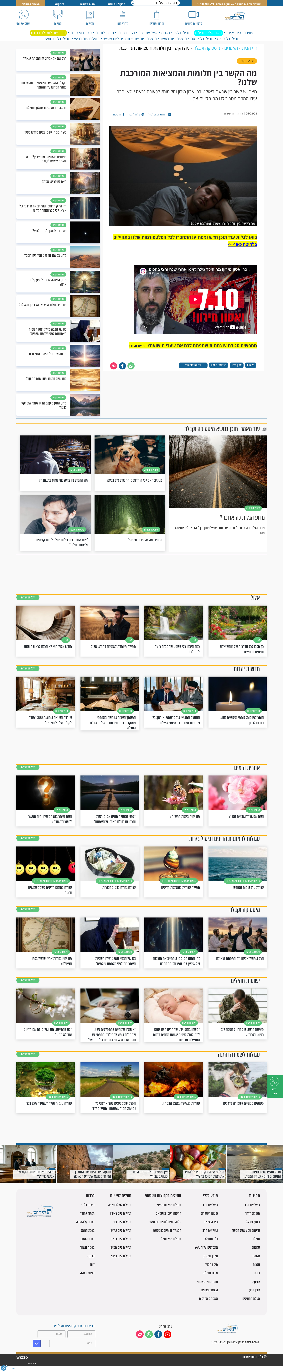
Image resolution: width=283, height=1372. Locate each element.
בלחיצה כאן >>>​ (242, 244)
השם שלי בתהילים (208, 32)
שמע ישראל (253, 1222)
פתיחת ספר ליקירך (240, 32)
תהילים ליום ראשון (174, 38)
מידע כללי (210, 1196)
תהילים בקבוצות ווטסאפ (163, 1196)
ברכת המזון (88, 1239)
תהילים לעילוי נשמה (175, 32)
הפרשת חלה (87, 1273)
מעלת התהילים (251, 1298)
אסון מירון (237, 365)
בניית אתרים (32, 1363)
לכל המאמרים (28, 597)
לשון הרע (254, 1290)
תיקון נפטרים (210, 1256)
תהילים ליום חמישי (57, 38)
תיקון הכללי (211, 1264)
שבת (257, 1273)
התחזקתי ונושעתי (207, 1281)
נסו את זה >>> (138, 345)
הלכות (256, 1264)
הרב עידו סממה (218, 365)
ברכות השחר (87, 1247)
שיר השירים (211, 1222)
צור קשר (59, 4)
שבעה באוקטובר (193, 365)
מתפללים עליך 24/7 (206, 1247)
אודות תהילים (88, 4)
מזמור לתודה (104, 32)
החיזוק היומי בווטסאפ (168, 1213)
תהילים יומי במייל (171, 1239)
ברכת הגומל (88, 1230)
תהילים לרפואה (228, 38)
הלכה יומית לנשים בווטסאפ (165, 1222)
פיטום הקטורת (81, 32)
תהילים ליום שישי (121, 1256)
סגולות (256, 1247)
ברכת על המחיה (85, 1222)
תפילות (254, 1196)
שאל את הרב (148, 32)
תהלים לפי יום (120, 1196)
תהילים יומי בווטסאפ (169, 1205)
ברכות (90, 1196)
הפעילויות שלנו (116, 4)
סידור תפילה (210, 1273)
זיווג (92, 1264)
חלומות (250, 365)
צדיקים (256, 1281)
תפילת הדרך (252, 1213)
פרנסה (91, 1256)
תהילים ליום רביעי (87, 38)
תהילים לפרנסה (202, 38)
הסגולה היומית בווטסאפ (167, 1230)
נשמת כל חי (126, 32)
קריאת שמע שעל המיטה (245, 1230)
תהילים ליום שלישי (116, 38)
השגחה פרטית (209, 1290)
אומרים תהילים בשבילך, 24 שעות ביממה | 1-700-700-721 (229, 4)
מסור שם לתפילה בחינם (48, 32)
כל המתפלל (211, 1239)
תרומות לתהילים (31, 4)
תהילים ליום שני (145, 38)
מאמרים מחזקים (208, 1298)
